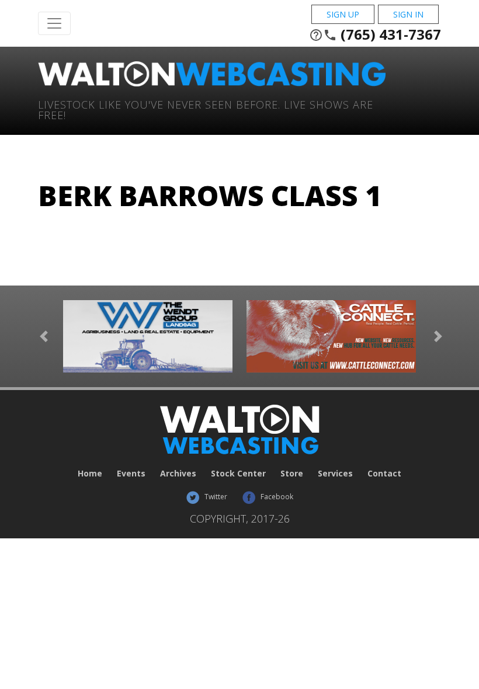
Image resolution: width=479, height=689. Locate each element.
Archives (178, 473)
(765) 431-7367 (375, 34)
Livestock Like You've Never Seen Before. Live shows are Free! (205, 109)
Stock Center (238, 473)
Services (335, 473)
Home (90, 473)
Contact (384, 473)
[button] (44, 336)
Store (291, 473)
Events (131, 473)
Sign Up (343, 14)
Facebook (276, 497)
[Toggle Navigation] (54, 23)
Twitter (215, 497)
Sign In (408, 14)
